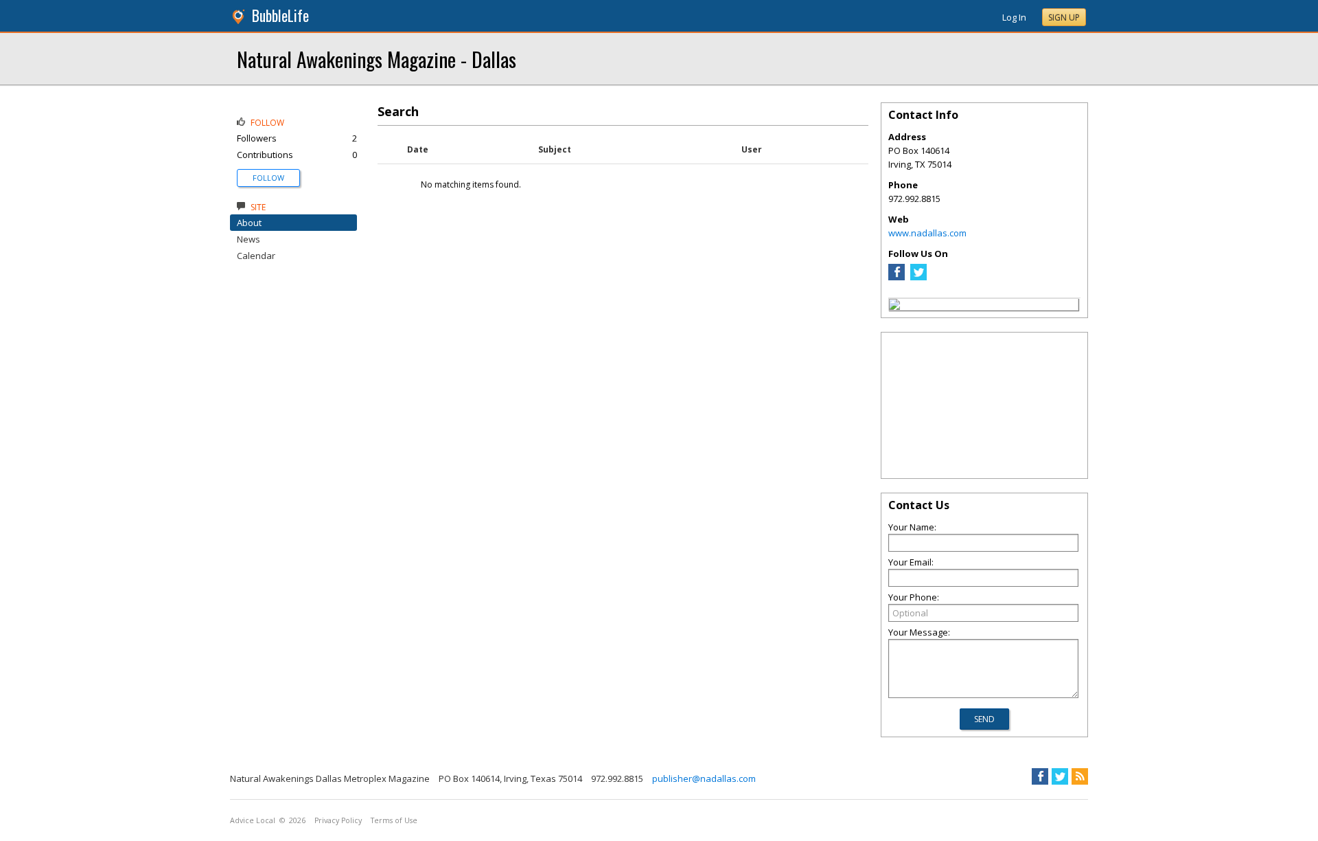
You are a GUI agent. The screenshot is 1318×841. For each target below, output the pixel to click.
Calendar (256, 255)
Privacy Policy (338, 820)
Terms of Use (394, 820)
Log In (1014, 17)
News (248, 239)
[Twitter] (918, 277)
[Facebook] (896, 277)
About (249, 222)
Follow (268, 177)
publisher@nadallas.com (704, 778)
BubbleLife (280, 15)
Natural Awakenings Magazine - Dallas (376, 59)
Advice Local (252, 820)
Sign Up (1064, 17)
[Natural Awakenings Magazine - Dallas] (894, 306)
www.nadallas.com (927, 233)
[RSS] (1080, 776)
